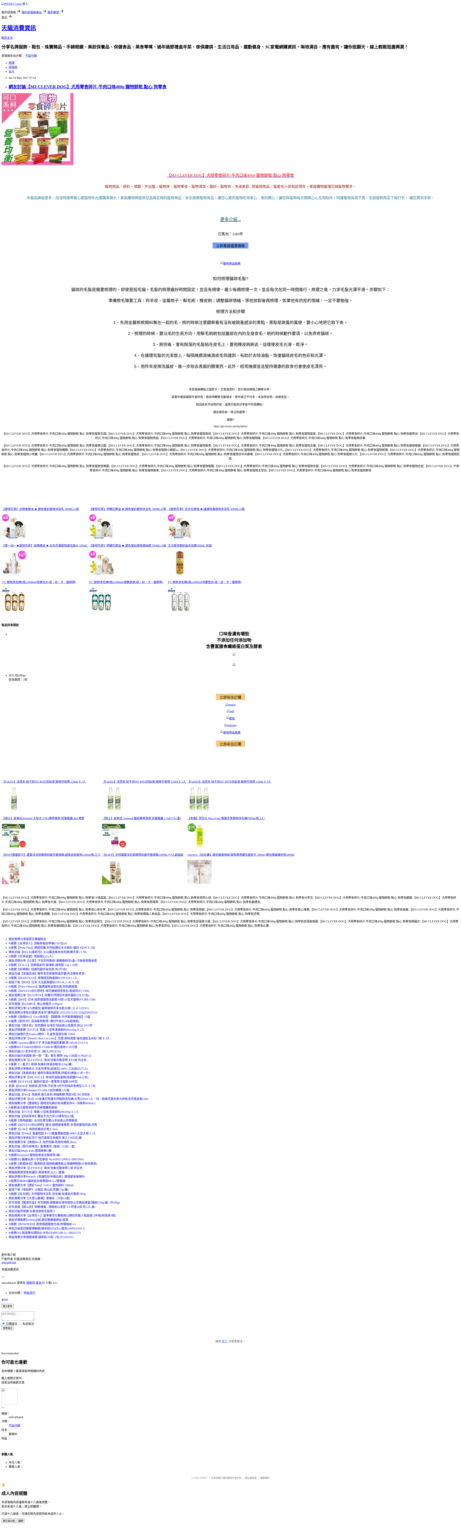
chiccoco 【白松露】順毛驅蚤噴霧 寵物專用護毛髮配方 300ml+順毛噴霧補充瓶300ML (241, 854)
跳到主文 (7, 37)
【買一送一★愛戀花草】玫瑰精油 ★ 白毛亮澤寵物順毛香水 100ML (45, 545)
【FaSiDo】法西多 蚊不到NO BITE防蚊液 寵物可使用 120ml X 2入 (144, 781)
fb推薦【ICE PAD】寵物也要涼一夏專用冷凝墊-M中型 (43, 1081)
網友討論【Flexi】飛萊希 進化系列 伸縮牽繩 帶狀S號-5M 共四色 (49, 1094)
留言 (38, 1282)
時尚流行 (29, 1292)
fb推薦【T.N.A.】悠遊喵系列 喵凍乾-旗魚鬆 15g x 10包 (43, 964)
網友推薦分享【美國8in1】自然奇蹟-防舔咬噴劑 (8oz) (42, 1142)
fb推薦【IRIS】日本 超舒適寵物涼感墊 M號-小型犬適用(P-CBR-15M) (52, 999)
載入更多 (7, 1306)
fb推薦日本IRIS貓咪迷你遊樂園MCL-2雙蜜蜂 (37, 1180)
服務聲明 (264, 1478)
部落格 (13, 67)
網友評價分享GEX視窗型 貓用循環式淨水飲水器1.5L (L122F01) (49, 1008)
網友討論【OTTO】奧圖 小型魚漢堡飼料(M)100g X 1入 (44, 1111)
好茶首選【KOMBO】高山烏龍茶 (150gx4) (35, 1003)
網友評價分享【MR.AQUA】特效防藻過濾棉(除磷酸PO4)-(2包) (48, 1077)
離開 (20, 1521)
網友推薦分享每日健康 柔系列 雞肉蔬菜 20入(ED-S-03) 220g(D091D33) (53, 1012)
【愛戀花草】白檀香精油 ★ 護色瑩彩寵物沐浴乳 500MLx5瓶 (40, 509)
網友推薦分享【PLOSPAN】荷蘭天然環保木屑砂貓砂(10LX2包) (49, 995)
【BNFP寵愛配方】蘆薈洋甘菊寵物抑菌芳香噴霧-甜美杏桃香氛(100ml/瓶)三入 (51, 854)
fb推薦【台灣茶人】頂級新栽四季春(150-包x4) (38, 943)
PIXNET (204, 1478)
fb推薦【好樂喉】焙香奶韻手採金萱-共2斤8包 (38, 969)
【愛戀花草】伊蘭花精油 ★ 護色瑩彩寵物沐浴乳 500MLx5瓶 (127, 509)
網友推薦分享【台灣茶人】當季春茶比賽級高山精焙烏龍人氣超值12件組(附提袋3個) (62, 1215)
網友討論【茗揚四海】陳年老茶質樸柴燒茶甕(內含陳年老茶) (47, 973)
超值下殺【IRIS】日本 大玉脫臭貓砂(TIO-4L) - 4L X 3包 (44, 982)
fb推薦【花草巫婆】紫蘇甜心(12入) (31, 956)
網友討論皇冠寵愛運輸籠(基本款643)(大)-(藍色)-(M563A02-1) (47, 1228)
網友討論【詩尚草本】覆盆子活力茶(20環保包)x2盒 (41, 1116)
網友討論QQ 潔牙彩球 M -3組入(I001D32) (35, 1051)
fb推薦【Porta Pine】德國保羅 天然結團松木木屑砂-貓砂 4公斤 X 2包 (52, 947)
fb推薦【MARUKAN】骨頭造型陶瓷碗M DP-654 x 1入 (43, 977)
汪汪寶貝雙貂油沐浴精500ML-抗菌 (190, 545)
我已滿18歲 (9, 1521)
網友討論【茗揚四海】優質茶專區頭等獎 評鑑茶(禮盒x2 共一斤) (49, 1072)
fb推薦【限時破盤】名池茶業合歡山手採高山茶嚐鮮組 (43, 1120)
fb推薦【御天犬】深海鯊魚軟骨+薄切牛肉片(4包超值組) (44, 1021)
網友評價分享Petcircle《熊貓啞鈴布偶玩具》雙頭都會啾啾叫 (47, 1176)
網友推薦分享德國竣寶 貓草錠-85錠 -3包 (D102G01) (41, 1237)
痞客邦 (30, 1282)
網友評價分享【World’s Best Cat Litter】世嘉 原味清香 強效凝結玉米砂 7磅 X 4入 (59, 1038)
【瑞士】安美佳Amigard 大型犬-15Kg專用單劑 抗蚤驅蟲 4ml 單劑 (43, 818)
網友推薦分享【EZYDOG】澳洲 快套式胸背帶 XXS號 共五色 (48, 1060)
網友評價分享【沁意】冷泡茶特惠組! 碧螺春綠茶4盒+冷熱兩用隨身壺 (53, 960)
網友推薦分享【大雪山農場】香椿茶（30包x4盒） (40, 1198)
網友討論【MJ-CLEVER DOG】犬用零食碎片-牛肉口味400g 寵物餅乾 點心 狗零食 (88, 86)
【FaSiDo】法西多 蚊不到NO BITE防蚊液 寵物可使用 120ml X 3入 (229, 781)
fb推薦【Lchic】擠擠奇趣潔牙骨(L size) (33, 1129)
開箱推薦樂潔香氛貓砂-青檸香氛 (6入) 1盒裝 (37, 1172)
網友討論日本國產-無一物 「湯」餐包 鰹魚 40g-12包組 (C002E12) (50, 1055)
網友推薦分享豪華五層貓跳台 (27, 939)
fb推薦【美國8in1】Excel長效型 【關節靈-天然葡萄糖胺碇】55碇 (49, 1016)
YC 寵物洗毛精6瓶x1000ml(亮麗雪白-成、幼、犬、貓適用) (204, 582)
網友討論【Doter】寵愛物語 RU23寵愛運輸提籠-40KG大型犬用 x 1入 (52, 1133)
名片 (11, 71)
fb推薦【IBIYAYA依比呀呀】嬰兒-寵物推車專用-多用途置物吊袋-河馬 (53, 1124)
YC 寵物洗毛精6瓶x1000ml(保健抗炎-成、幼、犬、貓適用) (39, 582)
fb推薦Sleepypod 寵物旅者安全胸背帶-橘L (35, 1155)
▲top (4, 1299)
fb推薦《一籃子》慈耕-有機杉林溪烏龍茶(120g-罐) (40, 1064)
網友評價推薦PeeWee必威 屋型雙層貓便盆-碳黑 (38, 1219)
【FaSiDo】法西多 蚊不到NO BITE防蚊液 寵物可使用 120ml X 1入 (44, 781)
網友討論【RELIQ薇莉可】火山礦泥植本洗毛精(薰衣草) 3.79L (48, 952)
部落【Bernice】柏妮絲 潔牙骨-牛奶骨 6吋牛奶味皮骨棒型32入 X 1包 (52, 1085)
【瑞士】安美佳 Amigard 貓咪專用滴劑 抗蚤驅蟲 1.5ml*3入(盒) (141, 818)
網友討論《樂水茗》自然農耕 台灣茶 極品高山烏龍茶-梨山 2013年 (50, 1025)
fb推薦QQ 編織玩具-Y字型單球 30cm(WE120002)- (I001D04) (46, 1159)
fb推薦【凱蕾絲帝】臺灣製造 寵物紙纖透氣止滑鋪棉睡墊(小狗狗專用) (53, 1163)
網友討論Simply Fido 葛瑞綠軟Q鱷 (30, 1150)
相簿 (11, 62)
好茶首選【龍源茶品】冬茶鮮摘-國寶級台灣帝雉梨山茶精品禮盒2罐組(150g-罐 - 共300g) (64, 1202)
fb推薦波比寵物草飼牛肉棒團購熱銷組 (33, 1107)
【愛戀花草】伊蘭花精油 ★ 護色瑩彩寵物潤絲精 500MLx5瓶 (127, 545)
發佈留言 (7, 1328)
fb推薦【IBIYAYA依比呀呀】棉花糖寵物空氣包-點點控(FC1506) (49, 990)
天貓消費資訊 (18, 28)
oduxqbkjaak (8, 1262)
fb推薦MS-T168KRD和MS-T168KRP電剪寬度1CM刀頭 (43, 1047)
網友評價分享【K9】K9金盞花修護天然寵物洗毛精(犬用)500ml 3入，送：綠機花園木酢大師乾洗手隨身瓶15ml (78, 1098)
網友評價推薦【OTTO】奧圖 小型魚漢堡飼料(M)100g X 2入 (46, 1029)
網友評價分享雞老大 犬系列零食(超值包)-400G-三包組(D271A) (48, 1068)
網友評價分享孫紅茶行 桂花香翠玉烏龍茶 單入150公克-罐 (45, 1137)
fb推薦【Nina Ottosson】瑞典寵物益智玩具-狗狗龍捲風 (43, 986)
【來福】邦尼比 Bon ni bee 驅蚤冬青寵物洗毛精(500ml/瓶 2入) (226, 818)
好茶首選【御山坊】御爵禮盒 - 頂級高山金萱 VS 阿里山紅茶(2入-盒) (52, 1206)
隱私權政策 (251, 1478)
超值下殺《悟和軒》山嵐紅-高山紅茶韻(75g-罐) (38, 1189)
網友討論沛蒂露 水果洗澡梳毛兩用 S (32, 1211)
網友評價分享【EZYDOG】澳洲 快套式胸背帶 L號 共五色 (45, 1167)
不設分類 (31, 55)
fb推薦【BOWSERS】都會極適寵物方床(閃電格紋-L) (42, 1224)
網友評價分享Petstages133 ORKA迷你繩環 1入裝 (39, 1090)
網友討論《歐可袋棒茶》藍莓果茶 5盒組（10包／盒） (43, 1146)
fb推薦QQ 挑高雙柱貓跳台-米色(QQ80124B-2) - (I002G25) (45, 1232)
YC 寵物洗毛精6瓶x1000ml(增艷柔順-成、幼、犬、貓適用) (126, 582)
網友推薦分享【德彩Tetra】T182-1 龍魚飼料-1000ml (41, 1185)
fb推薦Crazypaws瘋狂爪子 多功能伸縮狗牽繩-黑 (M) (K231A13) (48, 1042)
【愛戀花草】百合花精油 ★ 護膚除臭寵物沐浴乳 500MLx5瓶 (206, 509)
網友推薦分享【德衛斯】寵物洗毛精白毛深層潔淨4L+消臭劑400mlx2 (52, 1103)
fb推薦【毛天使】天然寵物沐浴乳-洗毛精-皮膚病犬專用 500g (47, 1193)
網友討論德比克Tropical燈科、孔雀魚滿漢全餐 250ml (42, 1034)
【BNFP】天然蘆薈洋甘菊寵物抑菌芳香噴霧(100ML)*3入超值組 (142, 854)
